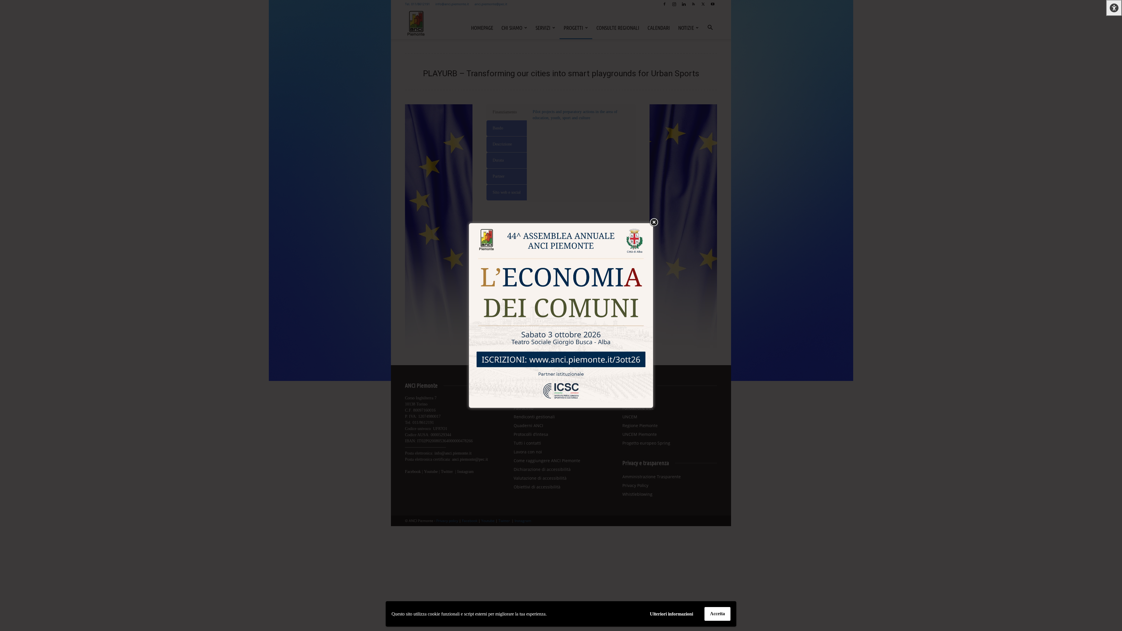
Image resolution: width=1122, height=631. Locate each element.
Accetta (717, 613)
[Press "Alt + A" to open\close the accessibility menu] (1114, 8)
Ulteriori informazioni (671, 613)
